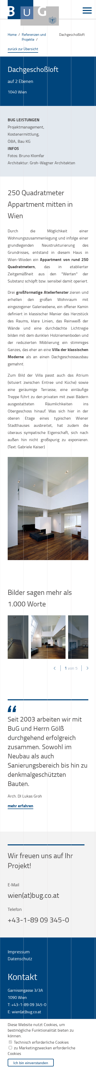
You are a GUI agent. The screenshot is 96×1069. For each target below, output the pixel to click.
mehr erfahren (20, 806)
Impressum (19, 952)
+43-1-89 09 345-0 (38, 920)
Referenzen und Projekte (34, 37)
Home (12, 34)
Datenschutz (20, 959)
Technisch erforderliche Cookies (41, 1042)
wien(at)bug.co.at (33, 895)
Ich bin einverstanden (30, 1063)
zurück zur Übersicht (23, 48)
